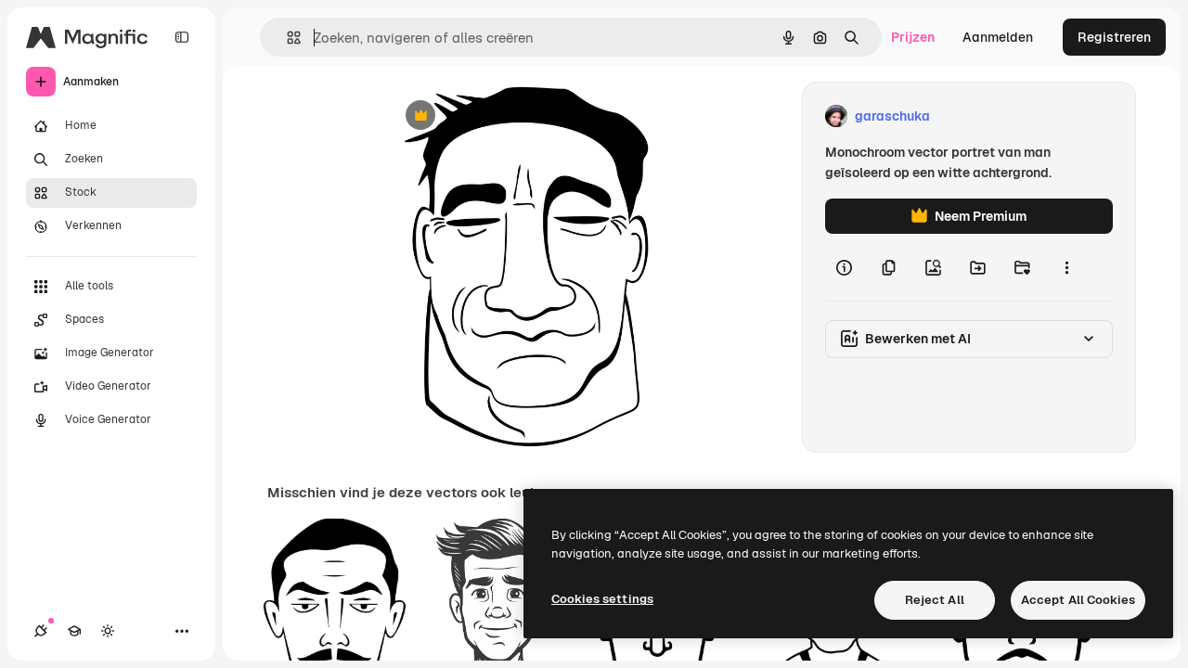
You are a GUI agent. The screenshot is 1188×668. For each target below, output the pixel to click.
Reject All (934, 600)
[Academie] (74, 631)
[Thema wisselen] (108, 631)
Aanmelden (997, 37)
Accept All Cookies (1078, 600)
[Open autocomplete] (286, 38)
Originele (509, 116)
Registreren (1114, 37)
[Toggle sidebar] (182, 37)
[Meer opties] (1066, 267)
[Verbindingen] (41, 631)
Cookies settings (602, 599)
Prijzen (913, 37)
